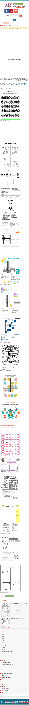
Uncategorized (5, 690)
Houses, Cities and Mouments (9, 666)
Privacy (19, 702)
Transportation (5, 688)
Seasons (4, 681)
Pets (3, 675)
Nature (3, 671)
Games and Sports (6, 662)
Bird (3, 636)
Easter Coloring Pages (5, 84)
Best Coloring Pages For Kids (9, 701)
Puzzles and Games (9, 596)
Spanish (4, 686)
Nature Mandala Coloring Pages (18, 603)
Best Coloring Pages (9, 27)
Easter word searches (22, 83)
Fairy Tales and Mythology (8, 655)
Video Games (5, 692)
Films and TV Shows (6, 658)
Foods (3, 660)
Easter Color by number (15, 84)
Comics (3, 647)
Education (4, 653)
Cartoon (3, 640)
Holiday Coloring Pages (7, 664)
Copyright (23, 702)
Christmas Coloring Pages (8, 642)
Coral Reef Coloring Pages (17, 618)
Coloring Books (5, 645)
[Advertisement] (14, 43)
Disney (3, 649)
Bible (3, 634)
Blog (3, 638)
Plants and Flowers (6, 677)
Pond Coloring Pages (15, 610)
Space (3, 684)
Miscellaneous (5, 668)
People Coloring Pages (7, 673)
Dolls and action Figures (7, 651)
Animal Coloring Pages (7, 632)
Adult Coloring (5, 629)
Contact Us (15, 703)
